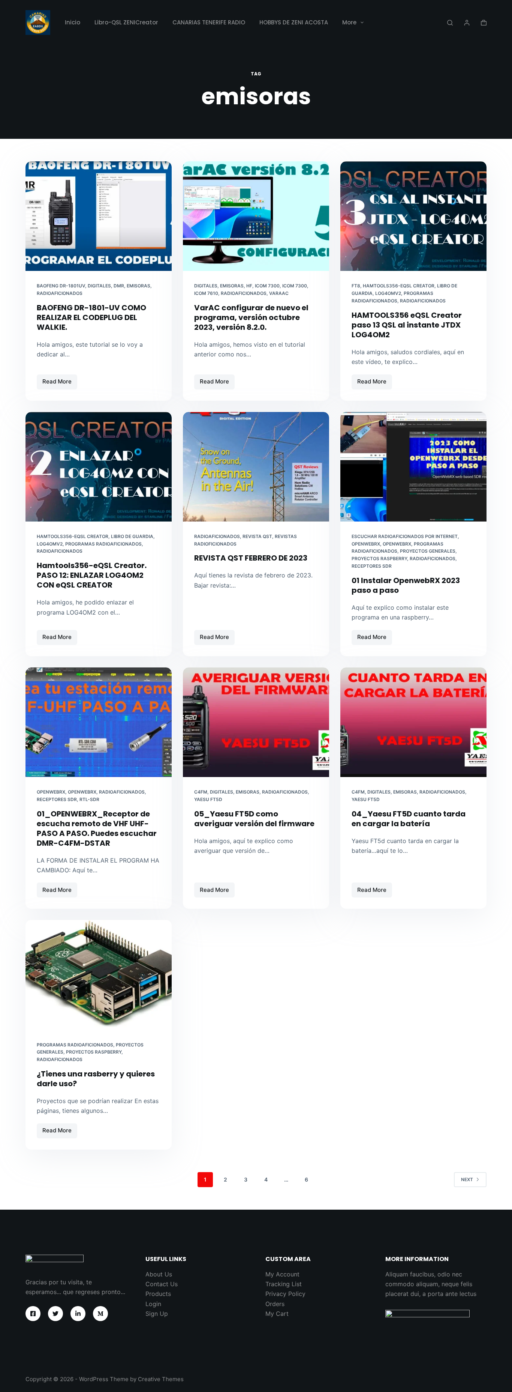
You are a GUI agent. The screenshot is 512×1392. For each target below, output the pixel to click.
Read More (59, 383)
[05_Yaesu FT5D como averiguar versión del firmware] (256, 722)
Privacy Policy (285, 1293)
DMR (119, 286)
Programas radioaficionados (103, 544)
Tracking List (283, 1284)
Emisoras (138, 286)
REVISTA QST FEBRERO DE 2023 (250, 558)
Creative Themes (161, 1379)
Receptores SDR (372, 566)
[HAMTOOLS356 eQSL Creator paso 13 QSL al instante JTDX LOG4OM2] (413, 216)
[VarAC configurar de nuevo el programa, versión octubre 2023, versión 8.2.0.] (256, 216)
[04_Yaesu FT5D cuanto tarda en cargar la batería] (413, 722)
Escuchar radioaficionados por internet (405, 536)
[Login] (467, 23)
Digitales (99, 286)
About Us (158, 1274)
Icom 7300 (267, 286)
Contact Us (161, 1284)
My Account (282, 1274)
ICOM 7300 (294, 286)
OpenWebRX (397, 544)
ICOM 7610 (206, 293)
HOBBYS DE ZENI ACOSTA (293, 22)
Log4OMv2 (388, 293)
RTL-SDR (89, 799)
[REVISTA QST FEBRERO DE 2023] (256, 467)
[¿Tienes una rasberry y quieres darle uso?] (98, 975)
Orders (274, 1304)
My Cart (277, 1313)
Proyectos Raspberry (379, 558)
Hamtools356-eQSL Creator (398, 286)
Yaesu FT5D (208, 799)
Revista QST (257, 536)
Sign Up (156, 1313)
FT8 (356, 286)
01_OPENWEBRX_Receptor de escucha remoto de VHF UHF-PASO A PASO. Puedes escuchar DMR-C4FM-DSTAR (97, 828)
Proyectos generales (427, 551)
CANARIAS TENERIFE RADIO (208, 22)
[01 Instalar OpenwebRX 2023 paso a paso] (413, 467)
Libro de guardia (132, 536)
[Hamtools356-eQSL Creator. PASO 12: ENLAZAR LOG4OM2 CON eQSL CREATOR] (98, 467)
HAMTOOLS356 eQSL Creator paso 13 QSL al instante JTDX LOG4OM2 (407, 325)
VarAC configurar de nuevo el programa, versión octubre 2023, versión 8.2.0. (251, 317)
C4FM (200, 792)
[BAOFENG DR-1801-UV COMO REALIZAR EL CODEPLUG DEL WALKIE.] (98, 216)
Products (158, 1293)
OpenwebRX (366, 544)
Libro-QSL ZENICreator (126, 22)
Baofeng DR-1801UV (61, 286)
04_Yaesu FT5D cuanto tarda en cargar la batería (409, 819)
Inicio (72, 22)
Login (153, 1304)
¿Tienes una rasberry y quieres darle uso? (96, 1079)
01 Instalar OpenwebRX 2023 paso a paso (406, 585)
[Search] (450, 23)
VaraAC (279, 293)
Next (467, 1179)
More (349, 22)
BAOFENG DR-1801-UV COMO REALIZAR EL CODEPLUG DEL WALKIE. (91, 317)
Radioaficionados (59, 293)
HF (249, 286)
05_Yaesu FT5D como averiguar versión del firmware (254, 819)
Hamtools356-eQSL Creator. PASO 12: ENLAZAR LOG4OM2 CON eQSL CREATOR (92, 575)
